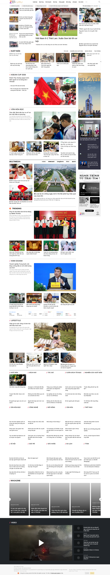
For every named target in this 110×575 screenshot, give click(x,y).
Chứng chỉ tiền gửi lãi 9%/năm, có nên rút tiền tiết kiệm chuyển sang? (51, 306)
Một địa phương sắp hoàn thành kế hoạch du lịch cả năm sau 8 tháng (73, 459)
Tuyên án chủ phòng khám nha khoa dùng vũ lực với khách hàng (51, 254)
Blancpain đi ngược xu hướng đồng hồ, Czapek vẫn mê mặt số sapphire (68, 366)
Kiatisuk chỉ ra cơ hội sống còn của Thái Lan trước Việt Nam (51, 44)
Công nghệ (61, 2)
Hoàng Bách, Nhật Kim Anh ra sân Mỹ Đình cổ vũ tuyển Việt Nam (36, 473)
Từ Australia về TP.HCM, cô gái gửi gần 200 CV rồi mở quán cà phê (55, 430)
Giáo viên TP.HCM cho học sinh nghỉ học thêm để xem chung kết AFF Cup (16, 254)
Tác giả (51, 372)
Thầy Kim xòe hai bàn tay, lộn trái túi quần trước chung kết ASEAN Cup (91, 544)
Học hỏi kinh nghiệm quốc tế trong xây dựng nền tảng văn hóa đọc (17, 423)
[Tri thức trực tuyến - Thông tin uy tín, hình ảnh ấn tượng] (16, 2)
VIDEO (14, 523)
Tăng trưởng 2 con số (41, 5)
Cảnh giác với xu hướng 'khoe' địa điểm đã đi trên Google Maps (36, 437)
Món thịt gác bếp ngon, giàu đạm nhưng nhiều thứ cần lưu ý (55, 459)
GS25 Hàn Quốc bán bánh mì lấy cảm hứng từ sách (78, 65)
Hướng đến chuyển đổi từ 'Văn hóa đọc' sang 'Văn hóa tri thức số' (51, 154)
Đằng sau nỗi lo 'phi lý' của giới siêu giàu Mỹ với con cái (33, 366)
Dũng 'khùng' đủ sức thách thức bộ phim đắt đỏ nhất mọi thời (73, 437)
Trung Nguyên (81, 171)
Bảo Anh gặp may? (33, 458)
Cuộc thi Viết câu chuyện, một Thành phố (59, 5)
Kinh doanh (48, 2)
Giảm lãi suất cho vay (27, 5)
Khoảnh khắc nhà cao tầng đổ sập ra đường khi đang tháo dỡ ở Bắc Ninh (91, 529)
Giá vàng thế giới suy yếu (67, 304)
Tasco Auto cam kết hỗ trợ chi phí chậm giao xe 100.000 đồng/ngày (92, 459)
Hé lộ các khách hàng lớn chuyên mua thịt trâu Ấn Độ (26, 18)
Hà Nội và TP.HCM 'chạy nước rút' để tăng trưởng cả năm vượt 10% (26, 27)
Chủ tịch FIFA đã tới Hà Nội (17, 85)
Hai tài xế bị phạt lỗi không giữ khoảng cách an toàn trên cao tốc (26, 35)
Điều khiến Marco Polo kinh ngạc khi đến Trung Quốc (46, 65)
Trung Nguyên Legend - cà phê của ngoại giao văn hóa (94, 206)
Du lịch (69, 444)
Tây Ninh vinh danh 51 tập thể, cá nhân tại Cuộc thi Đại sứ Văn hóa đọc (68, 154)
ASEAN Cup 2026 (15, 5)
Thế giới (85, 533)
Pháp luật (86, 555)
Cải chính (81, 2)
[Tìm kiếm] (99, 2)
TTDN (87, 444)
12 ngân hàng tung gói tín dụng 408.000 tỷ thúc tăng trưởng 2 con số (16, 306)
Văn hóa (55, 2)
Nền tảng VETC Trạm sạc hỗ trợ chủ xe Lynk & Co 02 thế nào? (91, 473)
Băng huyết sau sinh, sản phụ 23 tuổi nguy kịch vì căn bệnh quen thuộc (55, 473)
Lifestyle (75, 2)
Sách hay (41, 2)
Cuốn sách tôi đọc (73, 372)
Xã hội (12, 444)
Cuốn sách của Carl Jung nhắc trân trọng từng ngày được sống (73, 388)
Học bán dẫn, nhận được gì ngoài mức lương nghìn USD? (92, 156)
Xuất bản (35, 2)
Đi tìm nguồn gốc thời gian (72, 401)
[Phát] (40, 543)
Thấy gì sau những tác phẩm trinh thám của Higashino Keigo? (54, 388)
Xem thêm (89, 209)
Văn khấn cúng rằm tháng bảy (17, 387)
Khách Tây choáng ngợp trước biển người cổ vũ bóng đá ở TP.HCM (19, 79)
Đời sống (68, 2)
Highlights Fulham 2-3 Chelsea (91, 550)
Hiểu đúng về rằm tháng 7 (53, 421)
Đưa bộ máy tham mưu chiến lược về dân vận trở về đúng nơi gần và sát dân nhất (17, 466)
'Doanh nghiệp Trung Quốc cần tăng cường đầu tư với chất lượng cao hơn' (20, 266)
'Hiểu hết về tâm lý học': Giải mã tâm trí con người (88, 193)
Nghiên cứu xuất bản (93, 372)
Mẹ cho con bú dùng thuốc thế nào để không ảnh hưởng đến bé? (55, 466)
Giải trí (32, 444)
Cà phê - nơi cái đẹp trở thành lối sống (83, 205)
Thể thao (88, 407)
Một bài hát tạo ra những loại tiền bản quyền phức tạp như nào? (73, 423)
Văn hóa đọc (17, 109)
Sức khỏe (51, 444)
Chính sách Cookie (55, 573)
